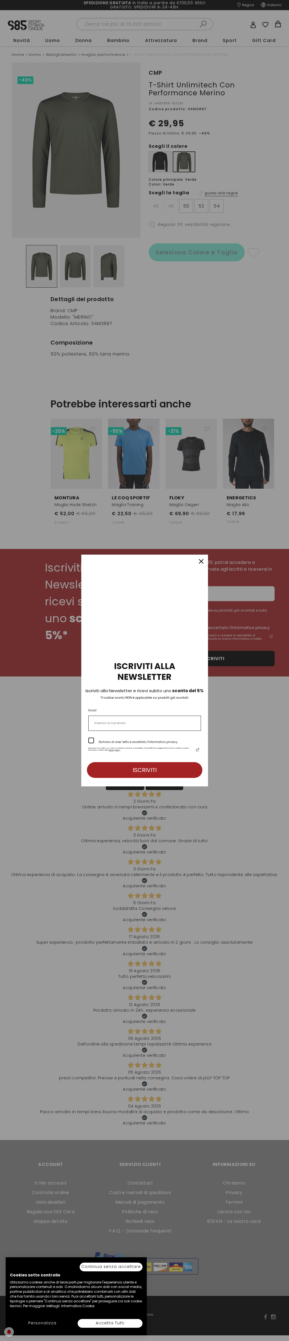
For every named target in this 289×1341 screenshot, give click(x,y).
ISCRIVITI (145, 770)
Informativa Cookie (77, 1305)
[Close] (201, 561)
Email (92, 710)
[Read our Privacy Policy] (197, 749)
